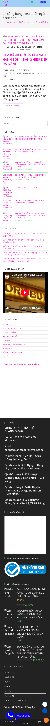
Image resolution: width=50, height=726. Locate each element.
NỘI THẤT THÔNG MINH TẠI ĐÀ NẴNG (22, 364)
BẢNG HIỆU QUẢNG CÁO (30, 73)
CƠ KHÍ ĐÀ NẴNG (10, 332)
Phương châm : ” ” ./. (22, 457)
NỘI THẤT (8, 682)
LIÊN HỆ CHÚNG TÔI (16, 512)
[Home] (3, 22)
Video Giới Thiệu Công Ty (19, 707)
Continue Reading (14, 106)
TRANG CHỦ (9, 672)
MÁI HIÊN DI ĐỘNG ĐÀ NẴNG (14, 344)
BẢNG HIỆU (9, 677)
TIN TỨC (6, 356)
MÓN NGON (7, 348)
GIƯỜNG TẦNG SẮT (10, 336)
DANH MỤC (9, 696)
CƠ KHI (7, 686)
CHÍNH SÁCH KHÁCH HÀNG (15, 700)
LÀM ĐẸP (6, 340)
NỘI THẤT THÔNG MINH (12, 352)
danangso (9, 70)
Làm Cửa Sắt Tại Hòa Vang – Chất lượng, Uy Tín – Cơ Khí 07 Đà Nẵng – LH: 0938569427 (25, 253)
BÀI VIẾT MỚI (11, 73)
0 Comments (10, 79)
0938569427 (23, 717)
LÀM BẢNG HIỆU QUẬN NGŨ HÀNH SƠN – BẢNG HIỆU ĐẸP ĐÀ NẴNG (25, 59)
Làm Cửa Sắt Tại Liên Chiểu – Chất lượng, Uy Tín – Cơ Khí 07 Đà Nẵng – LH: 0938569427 (24, 260)
